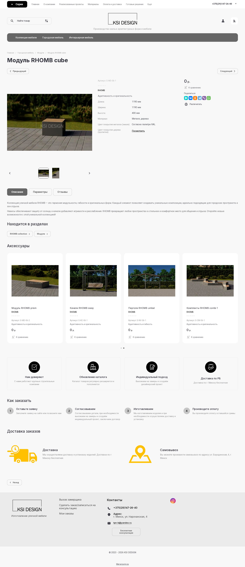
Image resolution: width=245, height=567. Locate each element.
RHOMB (101, 90)
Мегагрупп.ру (122, 564)
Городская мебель (26, 53)
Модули (40, 53)
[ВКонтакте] (191, 98)
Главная (10, 53)
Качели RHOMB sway (82, 308)
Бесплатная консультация (126, 531)
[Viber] (204, 98)
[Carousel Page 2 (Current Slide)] (123, 348)
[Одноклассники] (195, 98)
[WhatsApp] (209, 98)
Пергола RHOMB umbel (141, 308)
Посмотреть (138, 131)
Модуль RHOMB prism (23, 308)
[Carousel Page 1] (121, 348)
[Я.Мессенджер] (186, 98)
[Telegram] (200, 98)
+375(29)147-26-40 (222, 4)
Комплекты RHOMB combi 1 (202, 308)
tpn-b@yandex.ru (122, 523)
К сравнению (195, 88)
